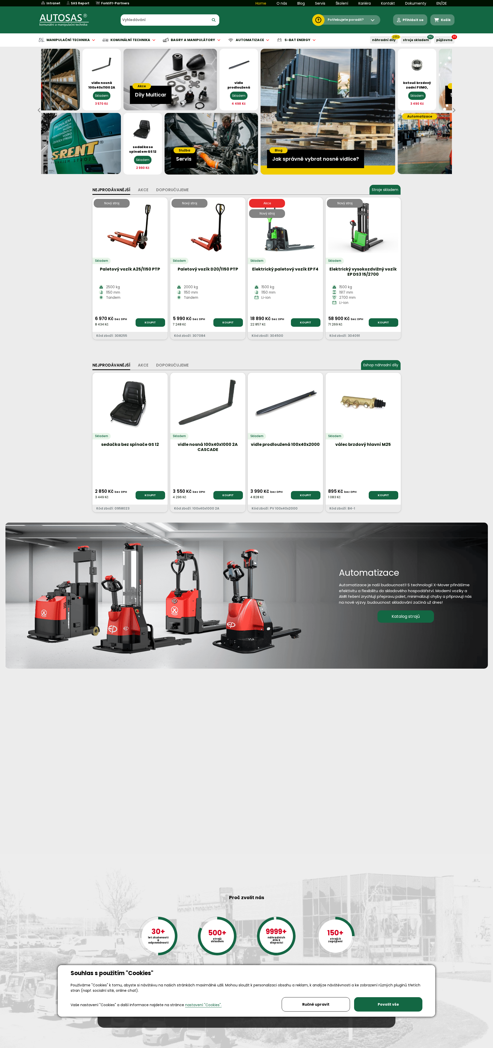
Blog (301, 3)
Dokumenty (415, 3)
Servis (320, 3)
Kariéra (364, 3)
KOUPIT (150, 322)
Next (454, 110)
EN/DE (442, 3)
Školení (342, 3)
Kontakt (388, 3)
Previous (39, 110)
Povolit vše (388, 1004)
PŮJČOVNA (444, 40)
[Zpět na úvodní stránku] (68, 20)
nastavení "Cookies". (203, 1004)
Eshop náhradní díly (380, 365)
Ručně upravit (315, 1004)
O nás (282, 3)
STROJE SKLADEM (416, 40)
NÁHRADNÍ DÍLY (384, 40)
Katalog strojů (406, 616)
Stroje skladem (385, 189)
